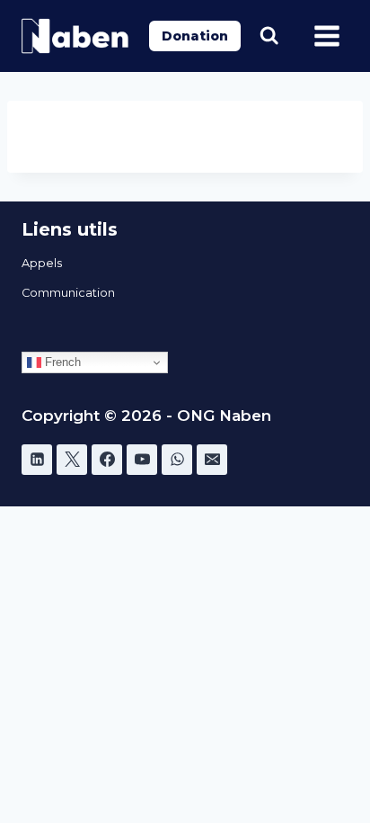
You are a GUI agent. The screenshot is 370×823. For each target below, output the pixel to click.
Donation (195, 36)
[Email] (212, 459)
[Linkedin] (37, 459)
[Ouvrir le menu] (326, 35)
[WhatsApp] (177, 459)
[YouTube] (142, 459)
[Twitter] (72, 459)
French (61, 362)
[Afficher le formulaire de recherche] (268, 35)
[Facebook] (107, 459)
